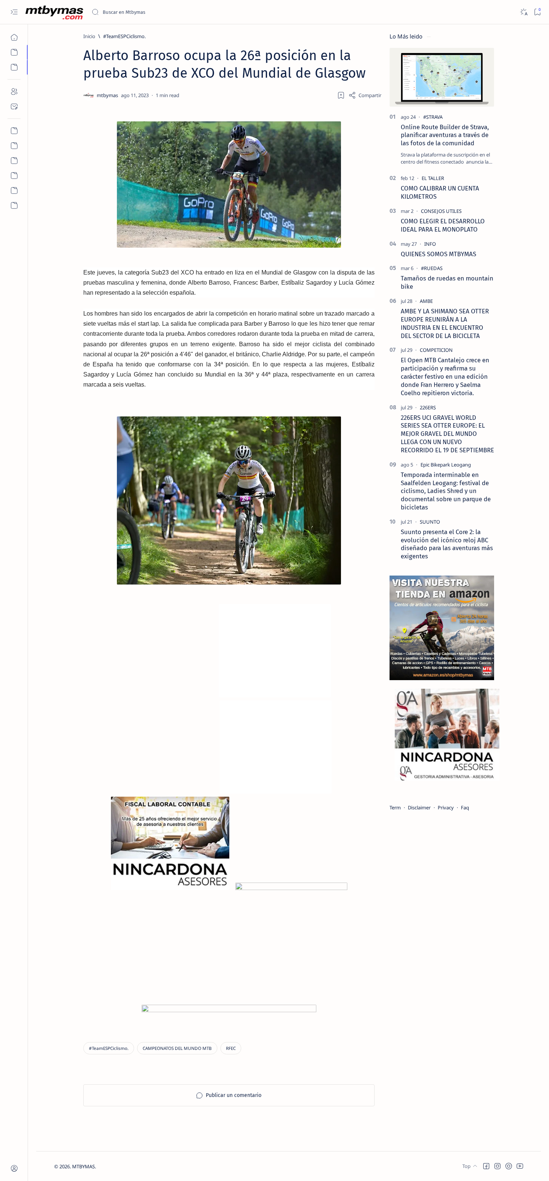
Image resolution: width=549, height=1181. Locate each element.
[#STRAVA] (433, 117)
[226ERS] (428, 407)
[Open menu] (14, 12)
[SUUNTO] (430, 522)
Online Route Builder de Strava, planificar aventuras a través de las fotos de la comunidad (445, 135)
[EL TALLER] (433, 178)
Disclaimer (419, 807)
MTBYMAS (83, 1166)
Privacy (446, 807)
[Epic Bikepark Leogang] (446, 464)
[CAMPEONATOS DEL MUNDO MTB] (177, 1048)
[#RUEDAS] (432, 268)
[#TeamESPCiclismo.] (108, 1048)
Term (395, 807)
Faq (465, 807)
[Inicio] (14, 37)
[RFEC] (230, 1048)
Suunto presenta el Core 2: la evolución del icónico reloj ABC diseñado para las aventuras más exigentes (447, 544)
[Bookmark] (537, 12)
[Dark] (523, 12)
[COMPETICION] (436, 350)
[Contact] (14, 106)
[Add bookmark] (341, 95)
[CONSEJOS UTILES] (441, 211)
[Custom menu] (14, 130)
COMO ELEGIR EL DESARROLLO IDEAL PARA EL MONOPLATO (443, 225)
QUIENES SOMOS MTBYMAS (438, 254)
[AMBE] (426, 301)
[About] (14, 91)
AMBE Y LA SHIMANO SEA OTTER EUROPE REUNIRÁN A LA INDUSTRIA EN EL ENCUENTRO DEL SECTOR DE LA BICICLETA (445, 323)
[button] (486, 1166)
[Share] (364, 95)
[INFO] (430, 244)
